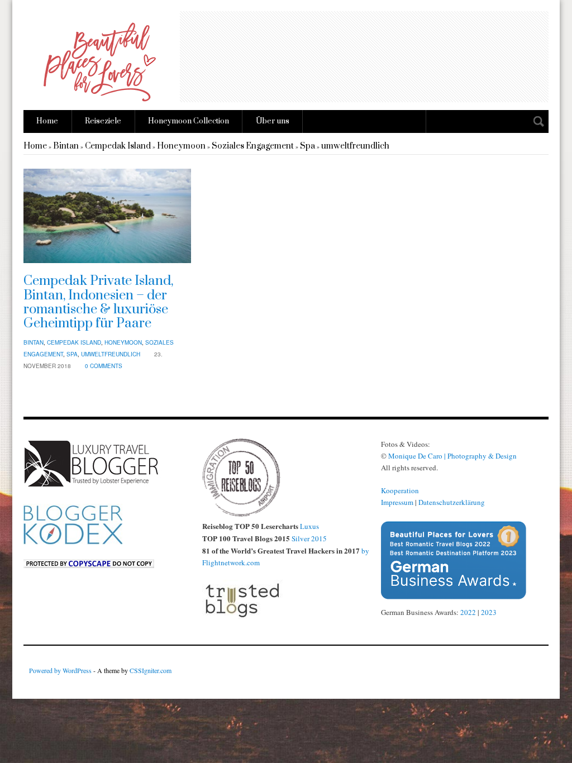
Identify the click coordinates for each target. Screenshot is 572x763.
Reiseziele (103, 121)
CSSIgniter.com (150, 670)
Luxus (309, 526)
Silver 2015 (309, 538)
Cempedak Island (118, 146)
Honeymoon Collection (188, 121)
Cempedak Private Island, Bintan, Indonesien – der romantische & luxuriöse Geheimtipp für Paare (98, 302)
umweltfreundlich (355, 146)
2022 (468, 612)
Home (47, 121)
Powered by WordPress (60, 670)
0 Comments (103, 366)
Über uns (272, 121)
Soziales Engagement (253, 146)
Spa (307, 146)
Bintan (66, 146)
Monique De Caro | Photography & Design (452, 456)
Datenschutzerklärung (451, 502)
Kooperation (400, 490)
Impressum (397, 502)
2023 (489, 612)
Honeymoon (181, 146)
